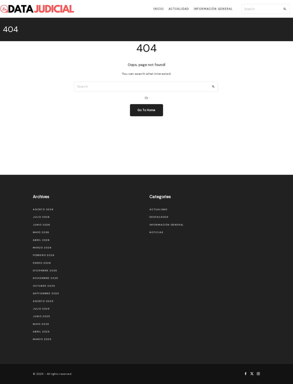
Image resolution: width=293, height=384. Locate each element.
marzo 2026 (42, 247)
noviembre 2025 (45, 278)
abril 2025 (41, 331)
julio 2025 (41, 308)
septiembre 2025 (46, 293)
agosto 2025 (43, 301)
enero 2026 (42, 263)
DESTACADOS (158, 217)
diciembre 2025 (45, 270)
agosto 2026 (43, 209)
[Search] (285, 9)
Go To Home (146, 110)
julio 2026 (41, 217)
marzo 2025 (42, 339)
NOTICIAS (156, 232)
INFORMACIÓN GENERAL (166, 224)
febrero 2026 (44, 255)
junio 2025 (41, 316)
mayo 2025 (41, 324)
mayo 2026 (41, 232)
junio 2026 (41, 224)
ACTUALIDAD (158, 209)
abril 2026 (41, 240)
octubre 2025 (44, 285)
